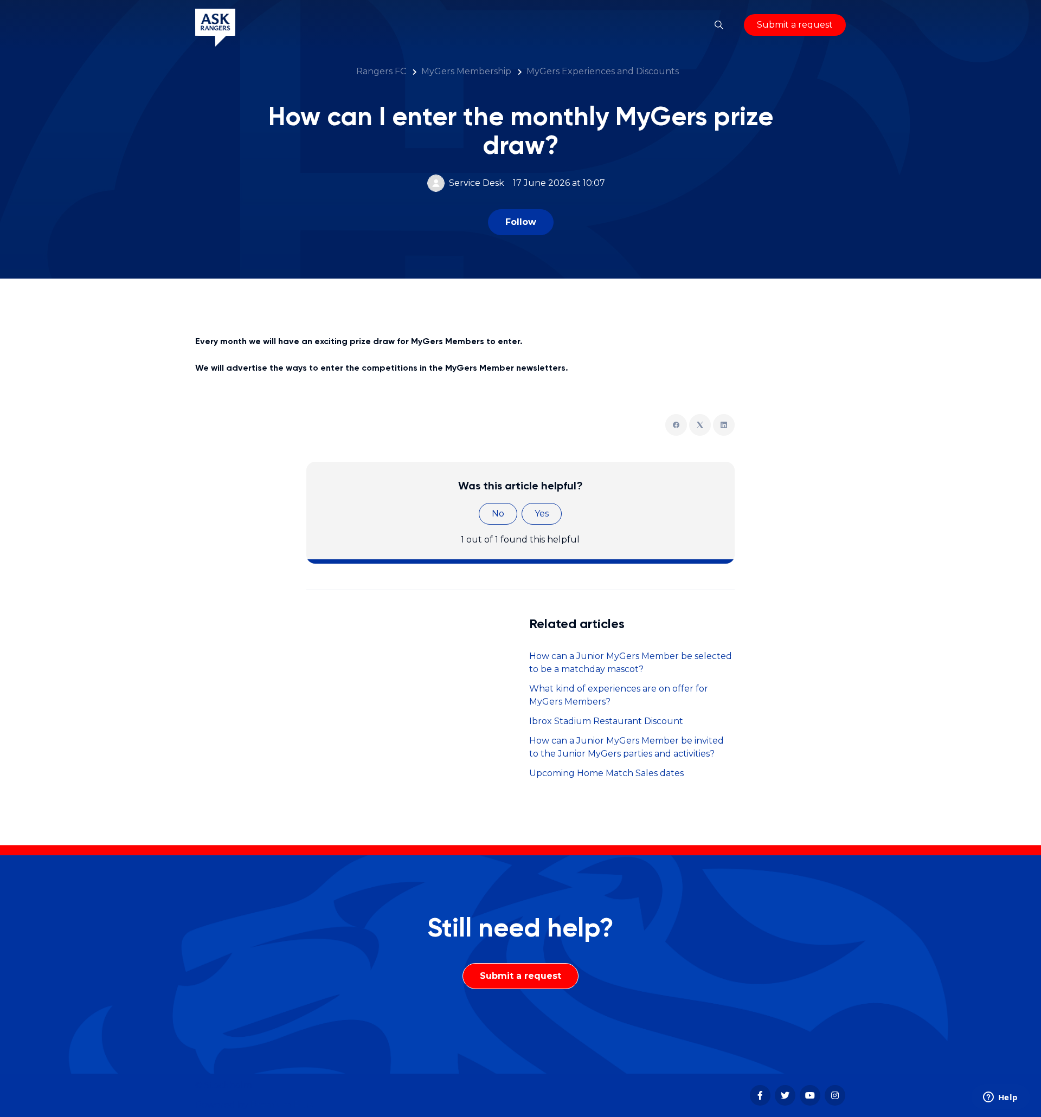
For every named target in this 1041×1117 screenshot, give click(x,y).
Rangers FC (381, 71)
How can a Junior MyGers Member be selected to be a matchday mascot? (630, 662)
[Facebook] (676, 425)
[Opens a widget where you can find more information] (1000, 1098)
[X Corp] (700, 425)
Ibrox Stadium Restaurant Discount (606, 721)
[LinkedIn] (724, 425)
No (498, 513)
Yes (542, 513)
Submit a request (795, 25)
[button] (719, 25)
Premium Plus (281, 1105)
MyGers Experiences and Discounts (602, 71)
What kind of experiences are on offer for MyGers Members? (618, 695)
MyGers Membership (466, 71)
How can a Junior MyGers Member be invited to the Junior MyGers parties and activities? (626, 747)
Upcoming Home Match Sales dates (606, 773)
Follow (520, 222)
